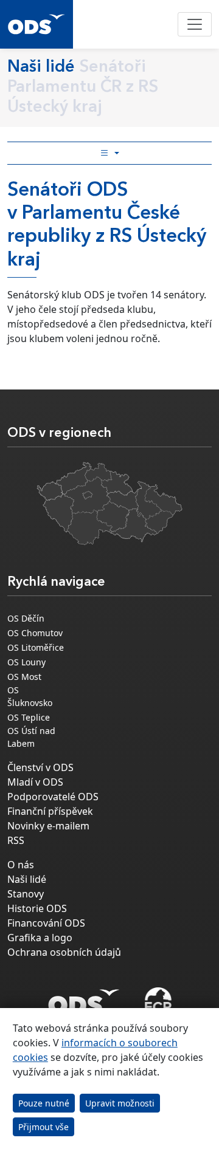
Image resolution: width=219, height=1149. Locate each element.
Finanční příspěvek (50, 811)
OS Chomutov (35, 633)
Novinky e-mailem (48, 825)
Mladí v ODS (35, 782)
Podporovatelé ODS (53, 796)
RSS (15, 840)
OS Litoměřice (35, 647)
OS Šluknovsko (29, 696)
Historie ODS (37, 908)
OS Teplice (28, 717)
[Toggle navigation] (195, 24)
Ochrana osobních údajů (64, 952)
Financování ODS (46, 923)
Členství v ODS (40, 767)
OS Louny (26, 662)
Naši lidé (26, 879)
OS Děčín (25, 618)
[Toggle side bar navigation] (109, 153)
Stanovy (25, 893)
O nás (20, 864)
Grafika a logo (39, 937)
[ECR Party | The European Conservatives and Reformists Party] (158, 1002)
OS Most (24, 676)
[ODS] (83, 998)
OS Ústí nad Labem (31, 737)
